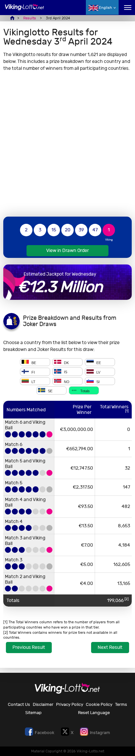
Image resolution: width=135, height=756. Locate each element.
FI (32, 372)
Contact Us (19, 704)
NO (66, 381)
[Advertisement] (67, 143)
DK (66, 362)
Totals (84, 391)
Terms (121, 704)
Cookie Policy (99, 704)
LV (97, 372)
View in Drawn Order (67, 250)
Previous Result (28, 647)
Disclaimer (43, 704)
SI (97, 381)
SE (49, 391)
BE (33, 362)
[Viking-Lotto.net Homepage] (24, 10)
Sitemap (33, 712)
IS (65, 372)
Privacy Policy (69, 704)
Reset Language (94, 712)
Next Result (110, 647)
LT (32, 381)
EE (98, 362)
